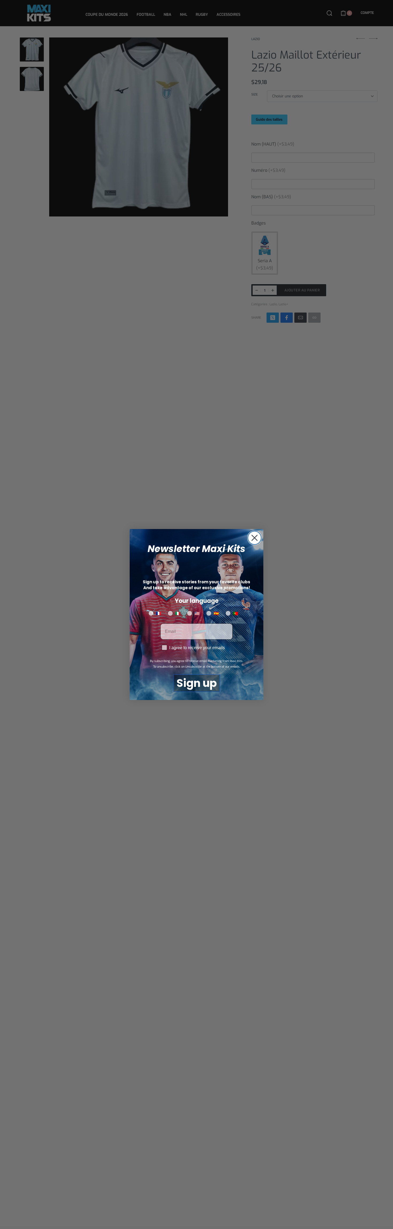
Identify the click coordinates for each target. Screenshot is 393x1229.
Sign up (196, 683)
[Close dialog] (254, 538)
